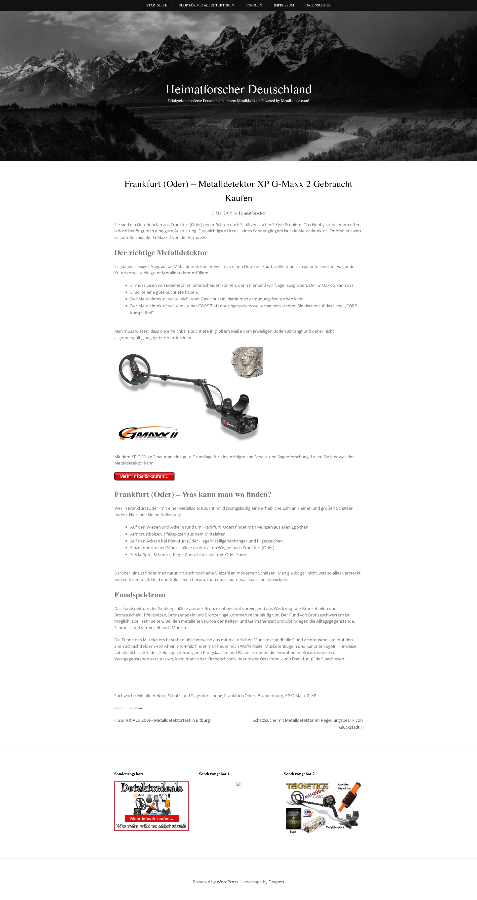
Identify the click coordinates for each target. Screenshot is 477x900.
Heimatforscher (252, 213)
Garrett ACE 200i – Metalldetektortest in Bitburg (164, 720)
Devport (276, 882)
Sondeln (135, 707)
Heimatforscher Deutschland (238, 88)
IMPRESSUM (284, 5)
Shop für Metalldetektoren (206, 5)
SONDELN (254, 5)
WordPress (227, 882)
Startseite (156, 5)
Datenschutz (318, 5)
